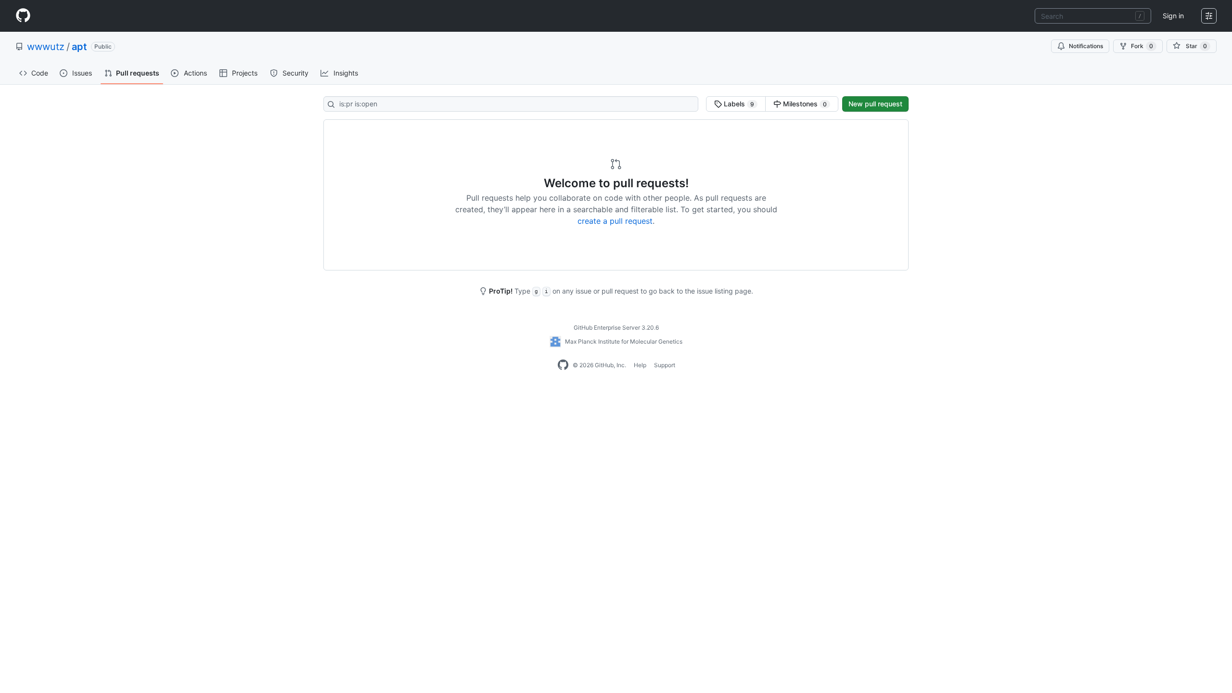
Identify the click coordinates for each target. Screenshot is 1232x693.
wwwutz (45, 46)
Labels (738, 104)
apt (79, 46)
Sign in (1173, 16)
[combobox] (1093, 16)
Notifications (1086, 46)
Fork (1142, 46)
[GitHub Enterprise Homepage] (563, 365)
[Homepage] (23, 16)
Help (640, 365)
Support (664, 365)
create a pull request (615, 221)
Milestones (804, 104)
